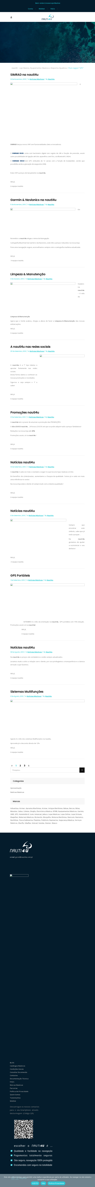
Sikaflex (28, 823)
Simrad (35, 823)
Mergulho (47, 817)
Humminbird (24, 814)
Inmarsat (38, 814)
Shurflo (21, 823)
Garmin (80, 811)
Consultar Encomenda (18, 1072)
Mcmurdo (38, 817)
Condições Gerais (17, 1069)
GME (12, 814)
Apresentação (15, 788)
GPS (16, 814)
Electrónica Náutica (44, 811)
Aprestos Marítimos (33, 808)
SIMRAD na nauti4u (24, 75)
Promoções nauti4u (24, 412)
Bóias (77, 808)
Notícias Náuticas (37, 79)
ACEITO (35, 1183)
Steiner (48, 823)
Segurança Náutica (66, 820)
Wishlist (42, 9)
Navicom (71, 817)
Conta (30, 9)
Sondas (41, 823)
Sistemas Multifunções (26, 692)
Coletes (26, 811)
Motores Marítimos (59, 817)
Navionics (79, 817)
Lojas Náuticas (54, 814)
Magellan (14, 817)
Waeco (54, 823)
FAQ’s (53, 9)
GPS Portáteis (20, 575)
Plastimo (37, 820)
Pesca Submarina (26, 820)
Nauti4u (51, 79)
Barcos (72, 808)
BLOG (12, 1063)
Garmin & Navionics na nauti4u (33, 200)
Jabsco (45, 814)
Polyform (44, 820)
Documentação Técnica (19, 1079)
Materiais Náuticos (26, 817)
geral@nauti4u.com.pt (24, 857)
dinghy (33, 811)
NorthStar (14, 820)
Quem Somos (15, 1094)
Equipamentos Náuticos (67, 811)
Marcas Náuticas (16, 1085)
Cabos (20, 811)
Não (43, 1183)
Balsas (65, 808)
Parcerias (13, 1088)
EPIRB (55, 811)
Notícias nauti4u (22, 462)
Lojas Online (65, 814)
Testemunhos (15, 1098)
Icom (32, 814)
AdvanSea (14, 808)
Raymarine (53, 820)
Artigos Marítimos (55, 808)
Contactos (14, 1075)
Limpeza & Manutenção (27, 274)
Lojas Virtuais (76, 814)
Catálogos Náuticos (17, 1066)
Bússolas (13, 811)
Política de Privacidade (19, 1091)
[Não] (92, 1180)
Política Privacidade (56, 1183)
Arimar (45, 808)
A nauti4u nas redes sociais (30, 347)
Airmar (22, 808)
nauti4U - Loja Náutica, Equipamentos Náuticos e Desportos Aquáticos (39, 68)
